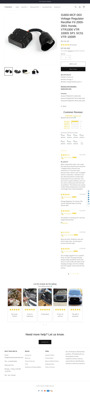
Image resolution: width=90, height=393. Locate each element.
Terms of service (50, 367)
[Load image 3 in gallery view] (26, 71)
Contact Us (45, 342)
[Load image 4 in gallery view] (35, 71)
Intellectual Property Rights (33, 367)
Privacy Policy (49, 358)
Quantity (63, 54)
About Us (27, 358)
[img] (65, 155)
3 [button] (73, 274)
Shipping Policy (49, 364)
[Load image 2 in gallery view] (18, 71)
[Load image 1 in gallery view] (9, 71)
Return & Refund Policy (52, 361)
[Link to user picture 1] (64, 225)
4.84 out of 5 (77, 116)
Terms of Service (30, 361)
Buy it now (73, 69)
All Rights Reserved (49, 386)
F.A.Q (26, 364)
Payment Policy (49, 355)
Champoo (42, 386)
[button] (24, 7)
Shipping (70, 50)
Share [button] (64, 106)
